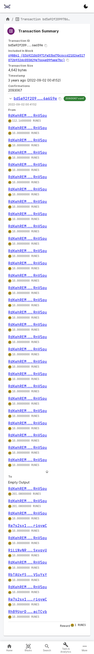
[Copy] (46, 46)
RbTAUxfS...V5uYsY (27, 574)
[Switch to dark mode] (85, 6)
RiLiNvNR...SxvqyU (27, 550)
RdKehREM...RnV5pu (27, 115)
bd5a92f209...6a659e (35, 98)
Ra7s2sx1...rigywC (27, 525)
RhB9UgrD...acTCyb (27, 611)
